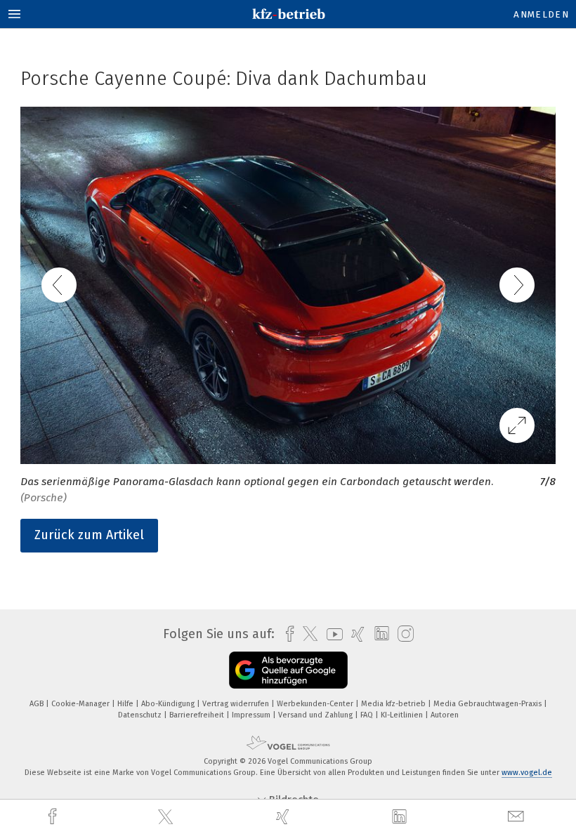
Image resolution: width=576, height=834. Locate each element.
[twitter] (167, 817)
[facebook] (54, 817)
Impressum (252, 715)
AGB (38, 703)
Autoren (445, 715)
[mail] (518, 817)
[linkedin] (401, 817)
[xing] (284, 817)
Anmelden (541, 14)
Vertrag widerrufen (236, 703)
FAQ (367, 715)
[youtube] (331, 634)
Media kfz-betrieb (394, 703)
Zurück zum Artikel (89, 535)
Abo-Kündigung (169, 703)
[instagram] (402, 634)
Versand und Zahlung (316, 715)
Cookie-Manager (81, 703)
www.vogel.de (527, 772)
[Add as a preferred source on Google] (288, 670)
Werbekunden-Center (316, 703)
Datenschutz (141, 715)
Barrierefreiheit (197, 715)
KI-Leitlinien (403, 715)
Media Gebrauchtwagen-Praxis (488, 703)
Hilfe (126, 703)
